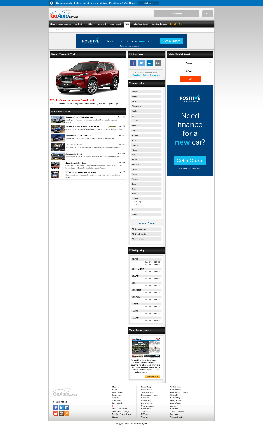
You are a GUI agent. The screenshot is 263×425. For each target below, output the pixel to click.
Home (114, 390)
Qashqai (135, 179)
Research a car (146, 390)
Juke (134, 126)
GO (207, 14)
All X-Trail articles (139, 234)
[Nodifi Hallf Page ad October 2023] (190, 175)
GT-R (134, 116)
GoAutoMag (175, 398)
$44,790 (152, 307)
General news (146, 409)
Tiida (134, 189)
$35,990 (152, 321)
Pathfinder (136, 164)
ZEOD (134, 214)
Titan (134, 194)
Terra (134, 184)
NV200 (134, 160)
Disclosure (174, 414)
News (114, 406)
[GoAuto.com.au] (63, 19)
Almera (135, 92)
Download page (152, 376)
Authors (173, 406)
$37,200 (152, 286)
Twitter (146, 75)
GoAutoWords (175, 403)
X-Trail (135, 199)
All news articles (138, 239)
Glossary (144, 417)
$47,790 (152, 314)
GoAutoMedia (175, 390)
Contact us (174, 409)
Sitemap (115, 417)
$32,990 (152, 279)
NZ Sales (144, 414)
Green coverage (147, 403)
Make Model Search (119, 409)
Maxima (135, 135)
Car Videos (116, 398)
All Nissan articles (139, 229)
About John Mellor (177, 411)
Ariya (134, 101)
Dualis (134, 111)
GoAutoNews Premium (179, 392)
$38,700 (152, 293)
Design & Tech (175, 400)
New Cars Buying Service (121, 414)
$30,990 (152, 265)
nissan (59, 30)
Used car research (147, 406)
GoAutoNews (175, 395)
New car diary (146, 400)
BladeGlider (136, 106)
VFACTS (144, 411)
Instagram (155, 75)
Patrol (134, 169)
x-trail (66, 30)
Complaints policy (176, 417)
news (53, 30)
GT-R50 (135, 121)
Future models (117, 403)
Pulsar (134, 174)
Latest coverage (117, 392)
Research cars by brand (149, 395)
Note (133, 155)
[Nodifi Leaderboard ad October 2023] (131, 47)
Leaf (133, 130)
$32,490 (152, 272)
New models (116, 400)
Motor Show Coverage (120, 411)
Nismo (134, 150)
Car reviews (116, 395)
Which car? (145, 398)
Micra (134, 140)
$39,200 (152, 300)
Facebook (137, 75)
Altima (134, 96)
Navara (135, 145)
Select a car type (147, 392)
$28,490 (152, 262)
